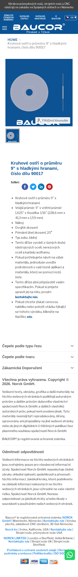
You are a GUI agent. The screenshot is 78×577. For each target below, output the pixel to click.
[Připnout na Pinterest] (49, 186)
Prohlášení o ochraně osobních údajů (31, 550)
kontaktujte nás (26, 297)
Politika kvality (42, 553)
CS (72, 17)
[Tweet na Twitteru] (33, 186)
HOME (13, 40)
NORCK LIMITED (15, 538)
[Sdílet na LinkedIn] (41, 186)
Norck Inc (11, 529)
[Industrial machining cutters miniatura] (13, 136)
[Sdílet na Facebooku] (25, 186)
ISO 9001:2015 (64, 553)
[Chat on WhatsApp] (70, 555)
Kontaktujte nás (53, 520)
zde (29, 317)
